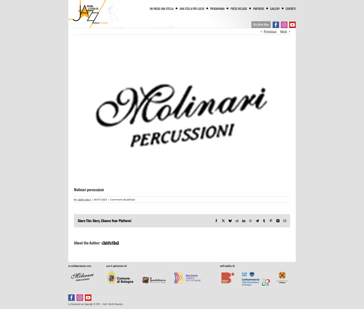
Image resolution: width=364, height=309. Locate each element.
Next (283, 31)
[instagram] (284, 25)
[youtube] (292, 25)
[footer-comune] (120, 269)
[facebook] (276, 25)
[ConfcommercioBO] (256, 269)
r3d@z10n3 (84, 199)
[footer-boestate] (228, 269)
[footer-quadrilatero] (154, 269)
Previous (270, 31)
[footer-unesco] (188, 269)
